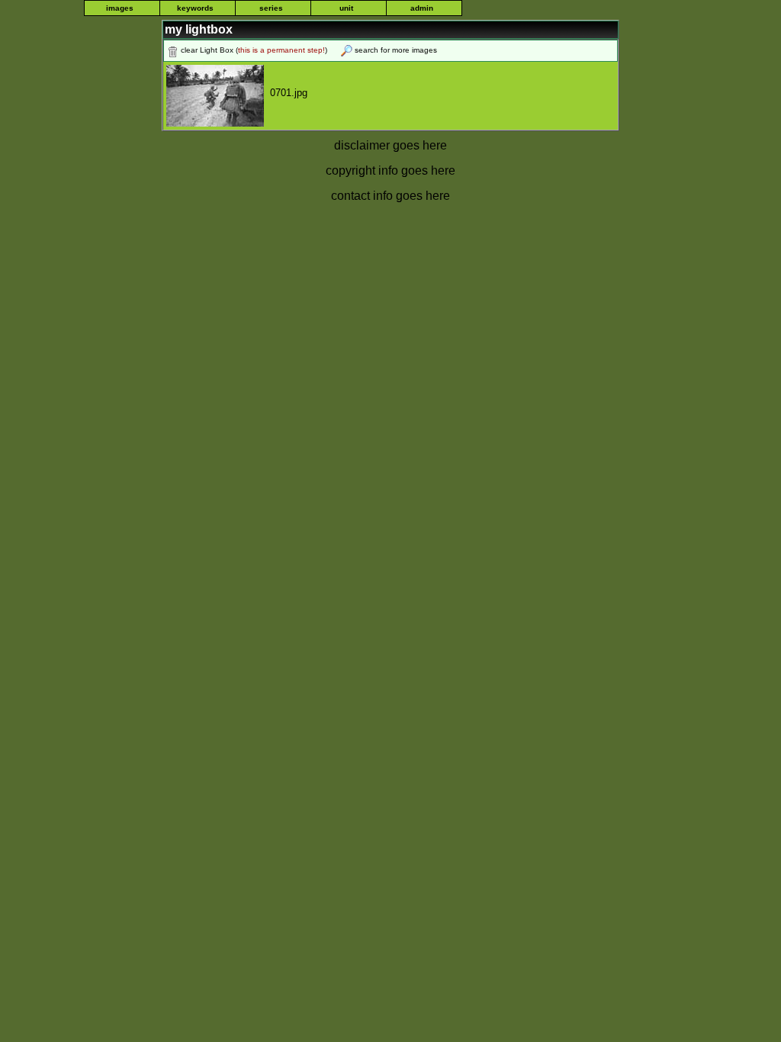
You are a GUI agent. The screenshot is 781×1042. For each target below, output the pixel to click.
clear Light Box (207, 50)
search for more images (396, 50)
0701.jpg (285, 92)
